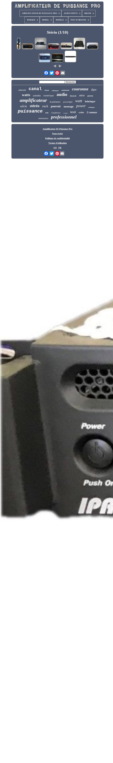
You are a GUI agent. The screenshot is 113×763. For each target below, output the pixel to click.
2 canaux (92, 112)
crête (81, 112)
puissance (30, 111)
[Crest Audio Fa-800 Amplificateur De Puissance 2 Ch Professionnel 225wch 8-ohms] (66, 46)
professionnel (63, 116)
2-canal (65, 113)
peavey (90, 96)
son (46, 113)
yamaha (37, 95)
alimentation (43, 118)
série (23, 106)
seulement (65, 90)
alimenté (22, 90)
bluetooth (73, 96)
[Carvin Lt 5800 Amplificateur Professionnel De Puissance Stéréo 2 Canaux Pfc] (70, 56)
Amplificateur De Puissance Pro (57, 129)
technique (91, 107)
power (81, 106)
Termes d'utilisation (57, 143)
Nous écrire (57, 133)
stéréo (34, 106)
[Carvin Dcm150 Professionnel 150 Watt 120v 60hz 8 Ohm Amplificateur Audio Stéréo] (40, 43)
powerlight (67, 102)
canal (35, 89)
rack (45, 106)
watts (26, 95)
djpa (93, 89)
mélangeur (55, 90)
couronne (80, 89)
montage (68, 106)
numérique (48, 95)
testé (73, 112)
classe (47, 90)
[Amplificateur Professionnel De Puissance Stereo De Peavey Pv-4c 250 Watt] (92, 46)
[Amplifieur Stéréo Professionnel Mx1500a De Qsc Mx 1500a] (57, 58)
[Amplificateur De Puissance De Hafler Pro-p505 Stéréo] (27, 46)
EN (55, 148)
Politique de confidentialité (57, 138)
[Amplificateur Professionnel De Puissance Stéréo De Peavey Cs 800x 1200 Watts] (79, 43)
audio (62, 94)
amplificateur (33, 100)
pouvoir (56, 106)
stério (82, 95)
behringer (90, 101)
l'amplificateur (56, 113)
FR (59, 148)
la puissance (55, 102)
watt (78, 101)
